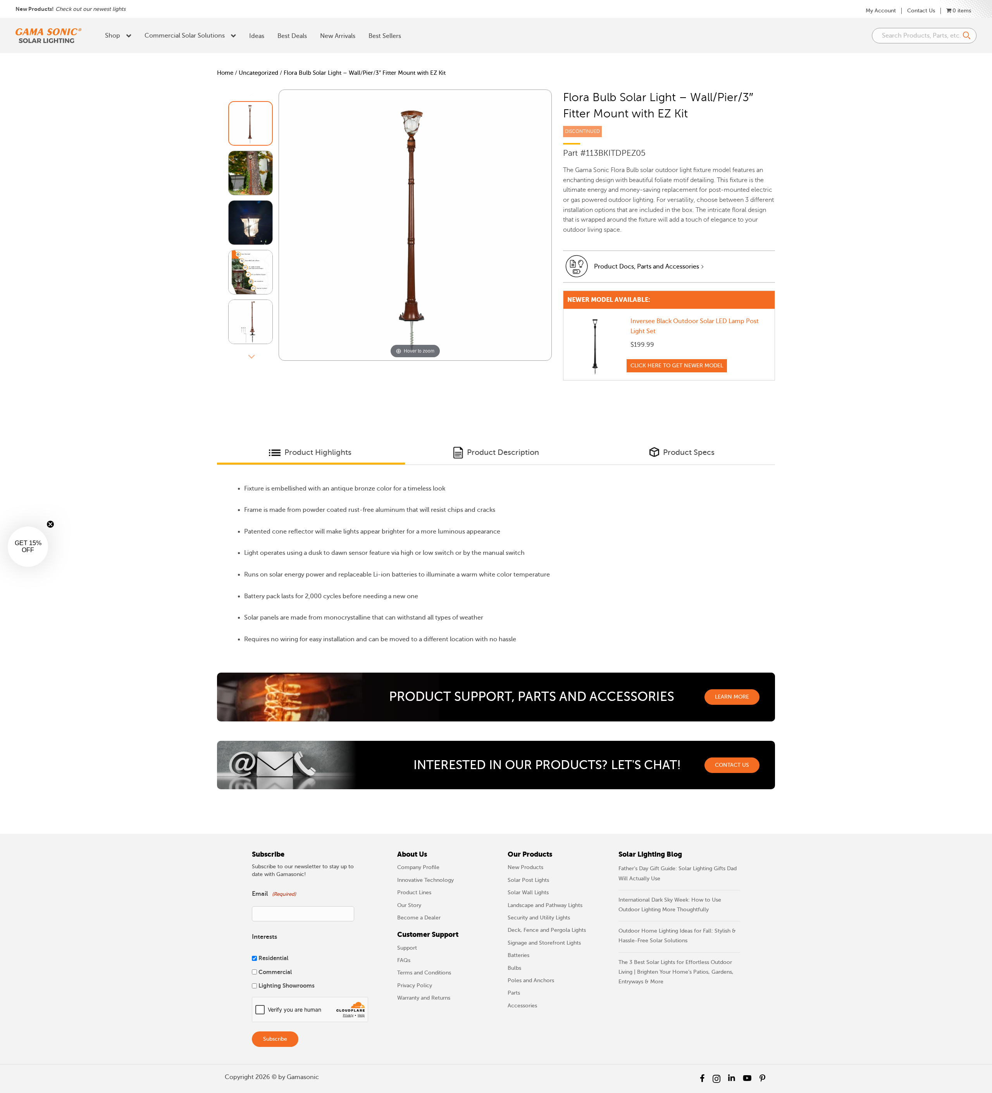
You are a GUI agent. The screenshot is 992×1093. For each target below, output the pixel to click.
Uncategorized (258, 73)
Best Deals (292, 36)
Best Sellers (385, 36)
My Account (881, 11)
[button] (28, 547)
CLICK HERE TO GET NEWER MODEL (676, 365)
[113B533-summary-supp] (250, 272)
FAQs (403, 960)
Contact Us (921, 11)
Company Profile (418, 867)
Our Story (409, 905)
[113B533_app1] (250, 173)
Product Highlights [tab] (316, 452)
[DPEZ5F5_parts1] (250, 321)
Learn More (732, 697)
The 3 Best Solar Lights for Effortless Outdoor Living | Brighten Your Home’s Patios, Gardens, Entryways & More (676, 972)
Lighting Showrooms (286, 985)
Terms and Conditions (424, 973)
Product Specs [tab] (688, 452)
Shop (112, 35)
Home (225, 73)
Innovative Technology (425, 880)
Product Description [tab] (502, 452)
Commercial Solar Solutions (185, 35)
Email (274, 893)
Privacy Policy (414, 985)
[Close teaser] (50, 524)
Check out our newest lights (90, 9)
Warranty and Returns (423, 998)
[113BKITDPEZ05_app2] (250, 222)
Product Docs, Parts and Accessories (646, 266)
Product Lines (414, 892)
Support (407, 948)
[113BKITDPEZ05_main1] (250, 123)
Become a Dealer (419, 918)
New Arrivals (337, 36)
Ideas (256, 36)
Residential (273, 958)
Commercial (275, 972)
